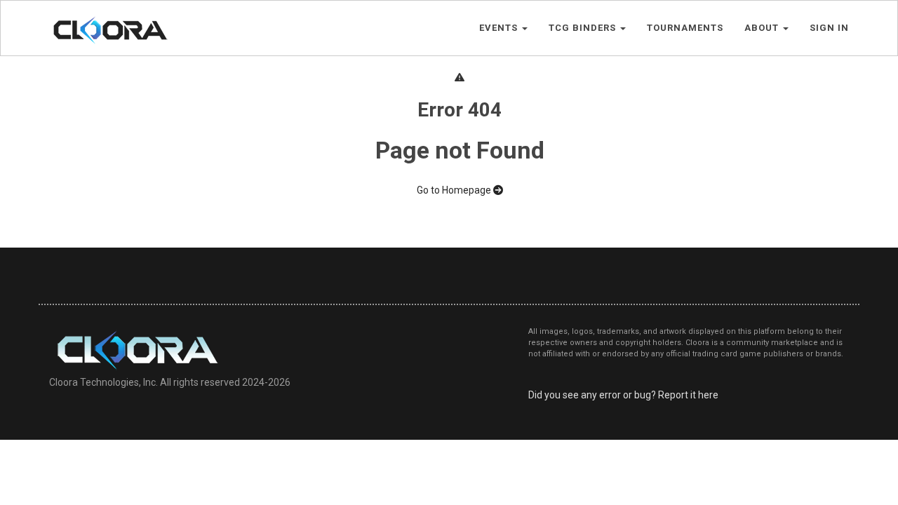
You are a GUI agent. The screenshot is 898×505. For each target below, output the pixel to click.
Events (500, 27)
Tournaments (685, 27)
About (763, 27)
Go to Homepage (455, 190)
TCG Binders (584, 27)
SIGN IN (829, 27)
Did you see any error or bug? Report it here (623, 394)
